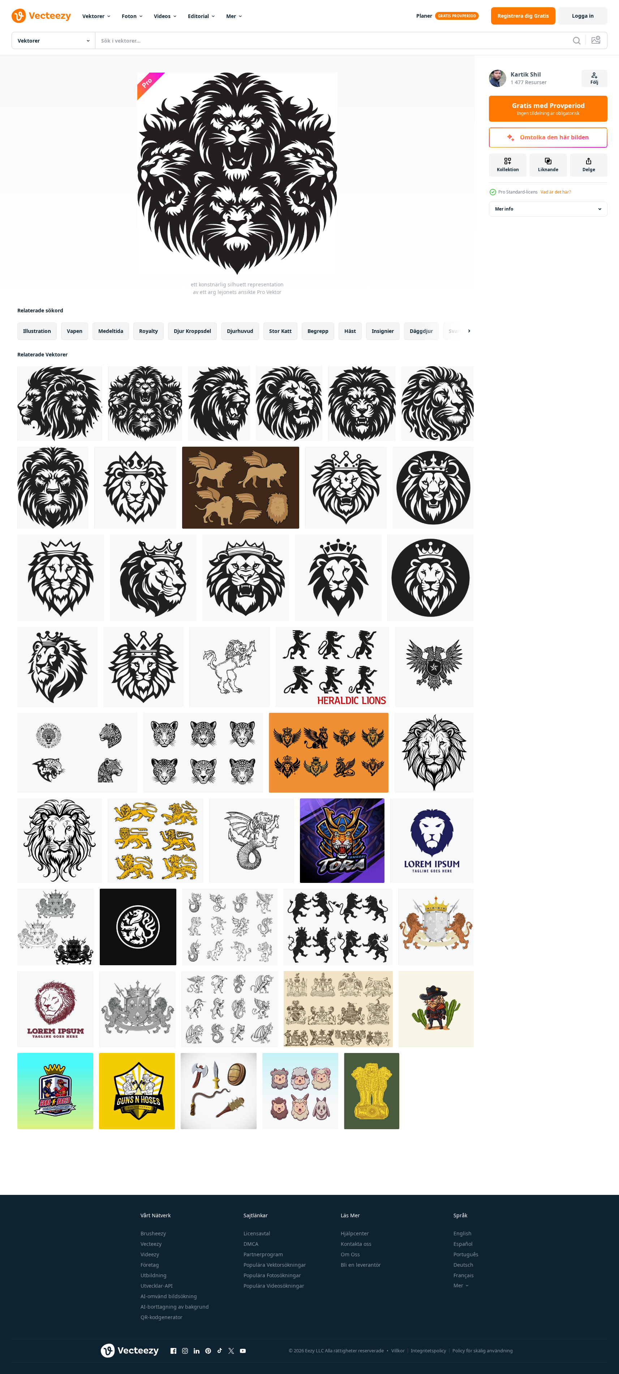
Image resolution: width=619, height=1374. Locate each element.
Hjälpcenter (355, 1233)
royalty (148, 331)
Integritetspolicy (428, 1350)
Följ (594, 82)
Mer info (504, 209)
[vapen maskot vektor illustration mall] (219, 1091)
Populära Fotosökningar (272, 1275)
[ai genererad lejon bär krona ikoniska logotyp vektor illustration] (135, 488)
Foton (129, 16)
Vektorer (93, 16)
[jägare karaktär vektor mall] (436, 1009)
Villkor (398, 1350)
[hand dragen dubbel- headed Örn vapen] (434, 667)
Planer (424, 15)
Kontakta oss (356, 1243)
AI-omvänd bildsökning (169, 1296)
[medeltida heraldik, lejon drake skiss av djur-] (251, 840)
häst (350, 331)
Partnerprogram (263, 1254)
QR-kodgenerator (161, 1317)
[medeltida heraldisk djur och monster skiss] (230, 927)
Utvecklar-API (157, 1285)
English (462, 1233)
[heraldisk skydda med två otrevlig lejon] (137, 1009)
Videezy (150, 1254)
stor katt (280, 331)
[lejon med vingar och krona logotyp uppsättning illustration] (328, 753)
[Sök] (576, 40)
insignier (383, 331)
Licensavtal (257, 1233)
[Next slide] (462, 331)
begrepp (318, 331)
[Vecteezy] (41, 16)
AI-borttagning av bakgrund (175, 1306)
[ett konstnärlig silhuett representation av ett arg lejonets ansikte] (59, 403)
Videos (162, 16)
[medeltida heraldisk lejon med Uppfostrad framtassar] (332, 667)
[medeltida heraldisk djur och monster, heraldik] (229, 1009)
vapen (74, 331)
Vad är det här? (556, 192)
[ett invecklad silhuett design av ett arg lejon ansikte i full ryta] (219, 403)
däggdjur (421, 331)
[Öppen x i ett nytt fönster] (231, 1350)
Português (465, 1254)
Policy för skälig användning (482, 1350)
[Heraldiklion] (337, 927)
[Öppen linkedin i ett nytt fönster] (196, 1350)
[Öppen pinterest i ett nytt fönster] (208, 1350)
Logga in (583, 15)
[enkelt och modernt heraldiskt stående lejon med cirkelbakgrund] (138, 927)
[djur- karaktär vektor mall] (300, 1091)
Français (463, 1275)
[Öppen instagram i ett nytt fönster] (185, 1350)
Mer (231, 16)
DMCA (251, 1243)
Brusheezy (153, 1233)
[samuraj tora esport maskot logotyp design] (342, 840)
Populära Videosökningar (274, 1285)
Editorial (198, 16)
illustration (37, 331)
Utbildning (154, 1275)
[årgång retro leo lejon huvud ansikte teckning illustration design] (55, 1009)
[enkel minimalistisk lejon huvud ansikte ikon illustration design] (432, 840)
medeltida (110, 331)
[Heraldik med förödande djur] (338, 1009)
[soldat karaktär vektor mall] (55, 1091)
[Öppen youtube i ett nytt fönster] (243, 1350)
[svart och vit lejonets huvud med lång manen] (434, 753)
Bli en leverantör (361, 1264)
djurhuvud (240, 331)
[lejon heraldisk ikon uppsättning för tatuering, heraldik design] (155, 840)
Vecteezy (151, 1243)
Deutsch (463, 1264)
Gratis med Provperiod (548, 108)
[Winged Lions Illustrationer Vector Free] (240, 488)
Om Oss (350, 1254)
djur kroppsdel (192, 331)
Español (463, 1243)
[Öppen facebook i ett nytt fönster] (173, 1350)
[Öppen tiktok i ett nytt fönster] (220, 1350)
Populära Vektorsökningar (275, 1264)
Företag (150, 1264)
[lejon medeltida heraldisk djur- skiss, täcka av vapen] (229, 667)
